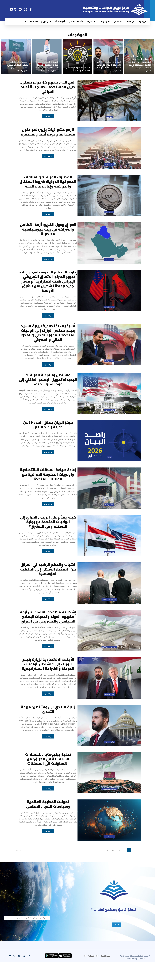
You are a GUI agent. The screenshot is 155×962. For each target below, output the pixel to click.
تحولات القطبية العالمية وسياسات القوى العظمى (48, 804)
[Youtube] (11, 9)
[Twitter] (15, 9)
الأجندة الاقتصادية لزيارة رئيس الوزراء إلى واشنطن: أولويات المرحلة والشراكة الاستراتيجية (48, 664)
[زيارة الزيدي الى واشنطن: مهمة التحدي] (109, 725)
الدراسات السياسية (109, 307)
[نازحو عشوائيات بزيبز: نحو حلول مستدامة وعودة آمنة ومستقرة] (109, 148)
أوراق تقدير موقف (109, 410)
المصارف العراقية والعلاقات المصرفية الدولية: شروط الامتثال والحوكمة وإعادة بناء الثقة (48, 182)
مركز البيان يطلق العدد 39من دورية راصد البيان (48, 424)
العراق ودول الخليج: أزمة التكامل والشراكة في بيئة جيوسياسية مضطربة (48, 229)
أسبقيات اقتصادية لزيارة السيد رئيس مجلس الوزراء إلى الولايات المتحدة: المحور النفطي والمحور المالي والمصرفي (48, 332)
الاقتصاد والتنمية (109, 212)
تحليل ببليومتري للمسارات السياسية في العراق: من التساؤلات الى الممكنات (48, 759)
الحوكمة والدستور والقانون (109, 599)
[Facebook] (31, 9)
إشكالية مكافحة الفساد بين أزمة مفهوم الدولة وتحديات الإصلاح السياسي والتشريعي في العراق (48, 617)
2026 (109, 457)
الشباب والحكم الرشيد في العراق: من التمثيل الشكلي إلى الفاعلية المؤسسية (48, 569)
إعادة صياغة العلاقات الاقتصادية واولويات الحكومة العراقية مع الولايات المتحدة (48, 474)
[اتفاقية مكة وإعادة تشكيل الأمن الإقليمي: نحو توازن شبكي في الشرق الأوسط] (16, 56)
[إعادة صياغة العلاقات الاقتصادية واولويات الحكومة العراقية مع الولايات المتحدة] (109, 488)
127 (113, 850)
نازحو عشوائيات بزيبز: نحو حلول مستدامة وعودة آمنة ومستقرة (48, 132)
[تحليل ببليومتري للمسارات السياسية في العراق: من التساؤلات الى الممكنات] (109, 772)
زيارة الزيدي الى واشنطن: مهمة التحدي (48, 709)
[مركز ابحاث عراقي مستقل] (114, 890)
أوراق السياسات (109, 164)
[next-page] (108, 850)
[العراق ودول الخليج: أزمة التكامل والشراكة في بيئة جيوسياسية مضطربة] (109, 243)
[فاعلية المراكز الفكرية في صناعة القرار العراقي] (77, 56)
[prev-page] (139, 850)
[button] (25, 21)
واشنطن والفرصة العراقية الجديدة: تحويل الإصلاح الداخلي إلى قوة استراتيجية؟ (48, 379)
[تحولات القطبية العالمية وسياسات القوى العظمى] (109, 820)
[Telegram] (20, 9)
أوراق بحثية (109, 117)
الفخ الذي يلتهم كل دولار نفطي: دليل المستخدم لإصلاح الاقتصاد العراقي (48, 87)
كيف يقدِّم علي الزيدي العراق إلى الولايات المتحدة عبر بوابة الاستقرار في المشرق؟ (48, 522)
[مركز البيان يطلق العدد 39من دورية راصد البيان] (109, 440)
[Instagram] (25, 9)
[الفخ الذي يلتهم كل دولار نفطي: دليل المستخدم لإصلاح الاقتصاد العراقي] (109, 100)
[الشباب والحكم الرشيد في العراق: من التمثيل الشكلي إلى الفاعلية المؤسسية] (109, 583)
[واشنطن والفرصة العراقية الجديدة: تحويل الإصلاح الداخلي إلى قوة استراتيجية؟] (109, 393)
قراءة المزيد (48, 116)
